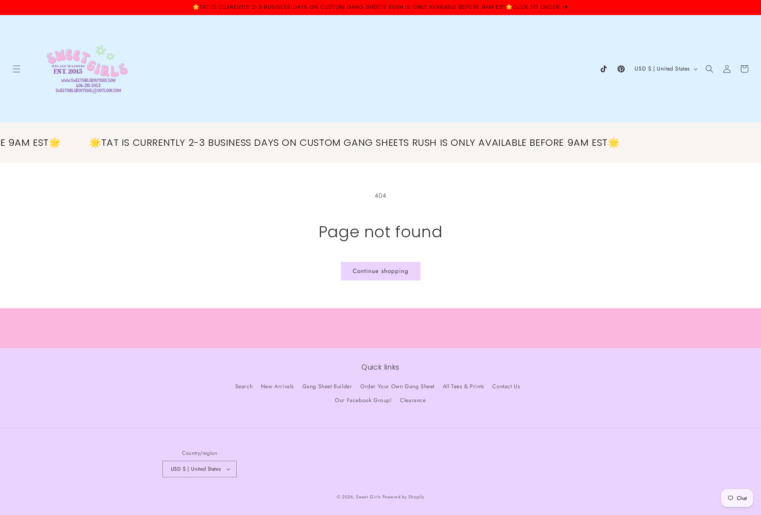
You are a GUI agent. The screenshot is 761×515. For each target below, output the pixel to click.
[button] (16, 69)
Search (244, 386)
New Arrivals (277, 386)
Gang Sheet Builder (327, 386)
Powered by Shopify (403, 497)
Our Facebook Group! (363, 400)
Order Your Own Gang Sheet (397, 386)
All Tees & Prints (463, 386)
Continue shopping (381, 271)
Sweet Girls (368, 497)
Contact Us (506, 386)
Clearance (413, 400)
